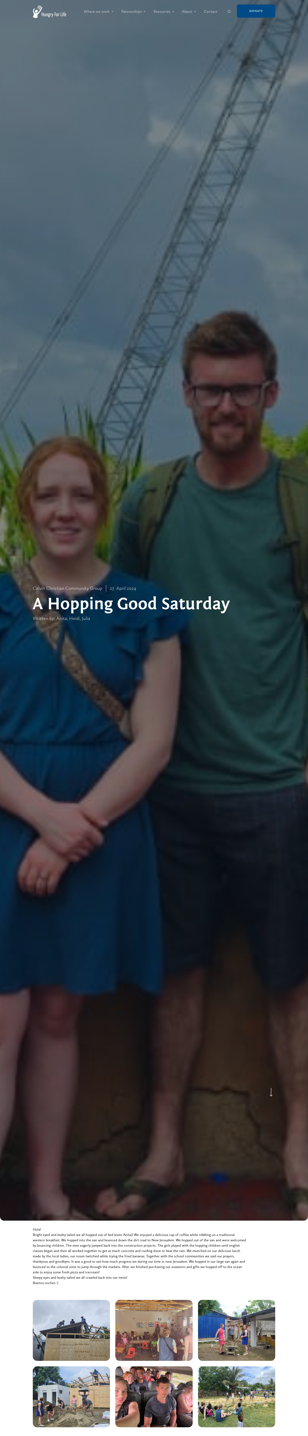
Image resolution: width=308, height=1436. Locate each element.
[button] (98, 12)
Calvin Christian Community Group (67, 588)
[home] (49, 11)
